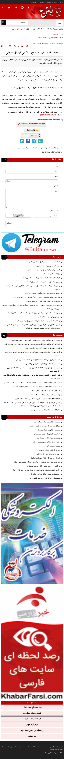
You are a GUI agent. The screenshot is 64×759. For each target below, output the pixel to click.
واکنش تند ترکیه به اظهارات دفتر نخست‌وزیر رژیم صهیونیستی (38, 320)
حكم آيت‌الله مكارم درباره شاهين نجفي (46, 442)
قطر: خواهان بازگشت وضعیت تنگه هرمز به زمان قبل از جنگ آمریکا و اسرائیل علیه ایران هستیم (31, 377)
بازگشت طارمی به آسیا (52, 274)
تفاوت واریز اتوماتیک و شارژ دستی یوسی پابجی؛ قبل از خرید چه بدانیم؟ (35, 340)
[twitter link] (22, 141)
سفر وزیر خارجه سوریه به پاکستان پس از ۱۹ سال (43, 363)
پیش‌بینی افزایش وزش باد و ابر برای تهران (45, 394)
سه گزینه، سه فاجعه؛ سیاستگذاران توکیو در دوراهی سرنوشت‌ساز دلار (36, 386)
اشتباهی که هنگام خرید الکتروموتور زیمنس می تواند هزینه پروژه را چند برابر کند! (32, 344)
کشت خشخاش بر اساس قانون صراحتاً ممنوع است (42, 348)
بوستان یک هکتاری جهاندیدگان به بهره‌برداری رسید (42, 293)
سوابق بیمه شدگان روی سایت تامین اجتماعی (44, 426)
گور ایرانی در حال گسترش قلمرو (49, 316)
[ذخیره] (10, 46)
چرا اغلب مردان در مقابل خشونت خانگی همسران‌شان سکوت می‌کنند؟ (36, 297)
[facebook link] (28, 141)
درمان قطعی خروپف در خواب (32, 730)
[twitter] (9, 8)
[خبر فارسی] (32, 642)
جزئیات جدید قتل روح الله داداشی (48, 454)
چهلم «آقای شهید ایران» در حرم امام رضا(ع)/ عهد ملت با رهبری (37, 398)
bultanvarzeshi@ (48, 115)
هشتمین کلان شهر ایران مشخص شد (47, 422)
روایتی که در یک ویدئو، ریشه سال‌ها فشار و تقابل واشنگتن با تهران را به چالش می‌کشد (33, 288)
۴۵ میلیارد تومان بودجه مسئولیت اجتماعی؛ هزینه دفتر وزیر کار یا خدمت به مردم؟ (31, 382)
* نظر (56, 186)
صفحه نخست (58, 43)
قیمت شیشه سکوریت (32, 713)
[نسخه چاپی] (2, 46)
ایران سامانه (47, 753)
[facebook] (28, 8)
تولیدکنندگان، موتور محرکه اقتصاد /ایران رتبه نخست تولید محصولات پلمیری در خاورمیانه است (32, 369)
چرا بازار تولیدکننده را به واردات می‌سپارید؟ (45, 390)
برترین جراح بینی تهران (32, 707)
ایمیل (56, 176)
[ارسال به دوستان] (5, 46)
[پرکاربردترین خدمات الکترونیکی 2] (32, 533)
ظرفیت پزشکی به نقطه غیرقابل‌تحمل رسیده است (43, 301)
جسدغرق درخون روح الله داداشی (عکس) (45, 474)
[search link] (3, 22)
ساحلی (44, 119)
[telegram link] (34, 141)
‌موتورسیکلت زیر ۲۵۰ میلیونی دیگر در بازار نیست (43, 282)
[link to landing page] (49, 11)
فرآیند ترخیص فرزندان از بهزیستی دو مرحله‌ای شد (42, 270)
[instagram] (22, 8)
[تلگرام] (32, 243)
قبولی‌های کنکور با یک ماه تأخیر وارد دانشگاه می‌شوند (41, 278)
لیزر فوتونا (32, 736)
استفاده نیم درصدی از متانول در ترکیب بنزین (44, 262)
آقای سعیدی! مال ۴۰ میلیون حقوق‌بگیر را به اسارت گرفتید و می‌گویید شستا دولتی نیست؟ (32, 354)
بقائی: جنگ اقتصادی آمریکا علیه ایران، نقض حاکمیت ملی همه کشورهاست (34, 312)
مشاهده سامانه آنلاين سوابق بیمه (48, 438)
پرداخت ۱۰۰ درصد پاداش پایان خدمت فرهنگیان (43, 466)
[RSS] (2, 8)
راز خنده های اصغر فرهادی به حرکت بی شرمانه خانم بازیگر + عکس (36, 462)
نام (57, 166)
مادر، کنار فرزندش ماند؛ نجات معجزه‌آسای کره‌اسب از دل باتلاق (38, 359)
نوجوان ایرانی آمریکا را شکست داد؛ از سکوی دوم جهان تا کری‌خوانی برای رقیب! (36, 28)
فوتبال (50, 119)
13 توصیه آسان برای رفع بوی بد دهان (47, 434)
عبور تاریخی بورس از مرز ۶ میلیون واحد (46, 266)
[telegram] (15, 7)
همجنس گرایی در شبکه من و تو (49, 430)
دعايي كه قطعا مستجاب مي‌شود (49, 450)
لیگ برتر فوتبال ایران (40, 43)
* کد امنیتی (54, 211)
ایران (39, 119)
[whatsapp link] (40, 141)
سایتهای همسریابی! (53, 446)
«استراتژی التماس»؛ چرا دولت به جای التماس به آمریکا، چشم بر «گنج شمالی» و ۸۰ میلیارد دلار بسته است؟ (31, 307)
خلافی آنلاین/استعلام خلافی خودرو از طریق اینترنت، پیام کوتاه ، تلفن (36, 470)
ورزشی (51, 43)
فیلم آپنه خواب (32, 724)
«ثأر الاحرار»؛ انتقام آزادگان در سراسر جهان (45, 410)
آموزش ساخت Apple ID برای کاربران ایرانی (45, 458)
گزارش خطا (31, 130)
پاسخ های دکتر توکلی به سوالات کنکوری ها (45, 478)
